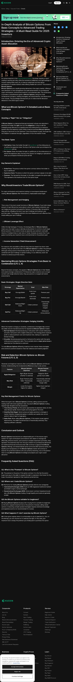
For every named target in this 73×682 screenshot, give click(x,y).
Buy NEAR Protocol (50, 678)
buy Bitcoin (33, 145)
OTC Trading (27, 632)
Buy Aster (47, 675)
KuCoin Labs (5, 624)
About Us (5, 612)
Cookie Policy (16, 663)
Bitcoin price (8, 149)
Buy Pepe (47, 673)
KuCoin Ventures (7, 627)
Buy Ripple (48, 658)
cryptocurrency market (25, 78)
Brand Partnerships (7, 622)
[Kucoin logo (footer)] (8, 600)
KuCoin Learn (27, 627)
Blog (7, 8)
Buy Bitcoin (48, 655)
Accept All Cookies (17, 666)
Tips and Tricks (15, 8)
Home (3, 8)
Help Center (48, 615)
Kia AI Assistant (28, 634)
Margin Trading (28, 622)
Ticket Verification (50, 622)
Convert (26, 612)
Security (4, 632)
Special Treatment (50, 627)
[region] (17, 668)
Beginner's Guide (50, 612)
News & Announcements (9, 619)
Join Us (4, 615)
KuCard (26, 615)
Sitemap (47, 632)
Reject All (17, 671)
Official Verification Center (52, 624)
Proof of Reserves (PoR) (9, 629)
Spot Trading (27, 617)
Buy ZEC (47, 668)
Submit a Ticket (49, 617)
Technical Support (50, 619)
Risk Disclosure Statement (10, 639)
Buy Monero (48, 665)
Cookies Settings (17, 676)
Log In (50, 2)
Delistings (48, 629)
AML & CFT (5, 642)
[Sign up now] (36, 17)
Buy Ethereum (49, 660)
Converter (26, 629)
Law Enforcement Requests (10, 644)
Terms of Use (6, 634)
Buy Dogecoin (49, 663)
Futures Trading (28, 619)
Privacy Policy (6, 637)
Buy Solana (48, 670)
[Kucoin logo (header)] (6, 3)
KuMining (26, 624)
